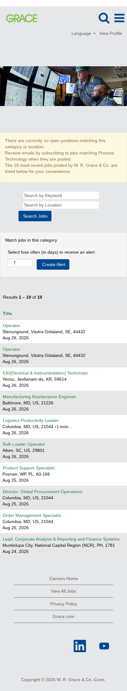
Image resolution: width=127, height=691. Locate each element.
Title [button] (7, 313)
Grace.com (63, 616)
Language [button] (82, 33)
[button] (119, 18)
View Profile (110, 33)
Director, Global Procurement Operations (42, 491)
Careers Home (63, 578)
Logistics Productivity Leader (31, 420)
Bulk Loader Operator (24, 444)
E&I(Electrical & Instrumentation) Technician (45, 372)
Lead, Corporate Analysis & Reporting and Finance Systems (61, 539)
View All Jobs (63, 591)
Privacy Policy (63, 603)
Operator (11, 325)
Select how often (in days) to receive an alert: (52, 252)
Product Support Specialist (28, 467)
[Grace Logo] (19, 18)
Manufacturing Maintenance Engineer (39, 396)
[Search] (104, 17)
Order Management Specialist (32, 515)
